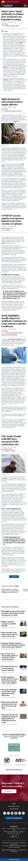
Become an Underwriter (14, 769)
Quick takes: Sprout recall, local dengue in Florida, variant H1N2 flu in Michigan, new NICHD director (10, 591)
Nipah (17, 25)
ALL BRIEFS (14, 576)
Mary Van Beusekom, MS (6, 449)
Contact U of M (21, 849)
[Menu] (25, 5)
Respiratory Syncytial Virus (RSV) (13, 111)
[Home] (6, 5)
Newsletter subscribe (14, 818)
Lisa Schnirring (4, 24)
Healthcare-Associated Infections (9, 334)
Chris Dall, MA (4, 330)
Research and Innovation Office (9, 849)
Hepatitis (13, 25)
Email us (14, 836)
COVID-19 (7, 25)
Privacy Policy (14, 851)
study (2, 243)
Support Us (8, 791)
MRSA (20, 332)
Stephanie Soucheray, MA (6, 228)
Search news (14, 809)
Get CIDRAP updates (14, 859)
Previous (16, 586)
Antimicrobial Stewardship (12, 332)
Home (14, 803)
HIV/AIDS (13, 451)
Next (17, 586)
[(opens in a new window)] (10, 2)
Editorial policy (14, 806)
